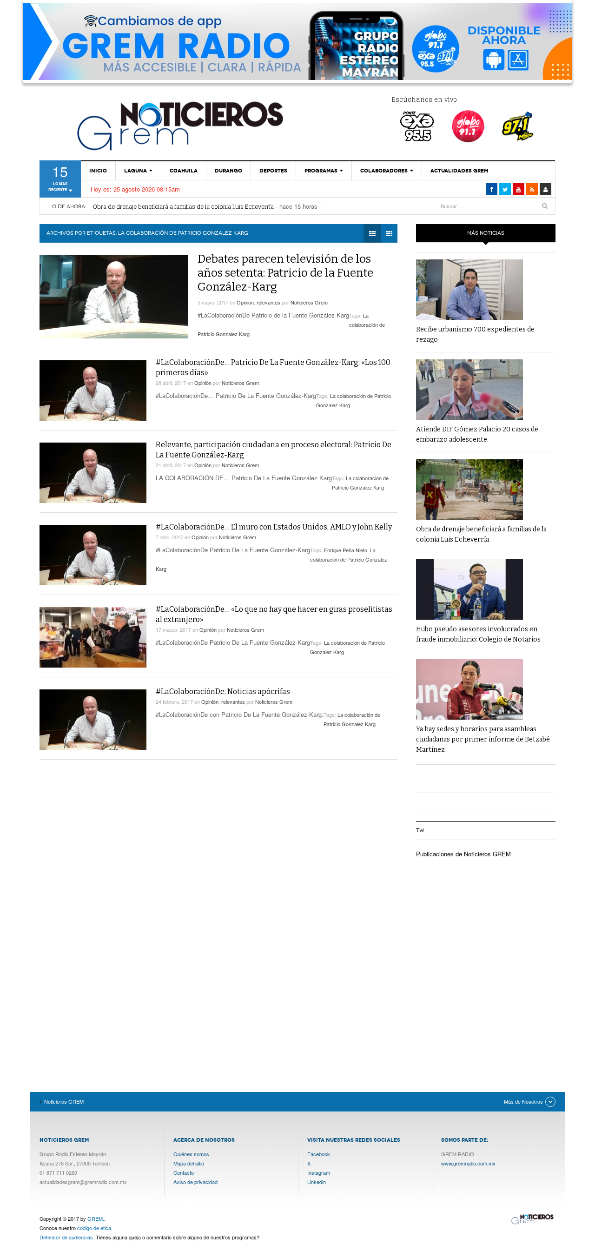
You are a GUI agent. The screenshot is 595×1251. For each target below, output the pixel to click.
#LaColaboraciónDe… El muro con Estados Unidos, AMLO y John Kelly (274, 527)
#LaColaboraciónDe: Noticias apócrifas (223, 691)
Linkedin (316, 1181)
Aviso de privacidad (195, 1181)
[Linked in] (518, 189)
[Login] (545, 189)
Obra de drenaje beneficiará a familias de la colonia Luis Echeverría (183, 207)
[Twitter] (505, 189)
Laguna (135, 170)
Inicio (98, 170)
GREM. (95, 1218)
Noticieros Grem (309, 302)
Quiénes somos (191, 1154)
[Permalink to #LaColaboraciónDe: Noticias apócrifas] (93, 719)
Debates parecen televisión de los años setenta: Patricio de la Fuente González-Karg (285, 272)
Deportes (273, 170)
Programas (320, 170)
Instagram (318, 1172)
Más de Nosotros (523, 1101)
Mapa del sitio (188, 1163)
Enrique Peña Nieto (345, 550)
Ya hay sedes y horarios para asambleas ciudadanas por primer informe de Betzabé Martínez (483, 739)
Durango (228, 170)
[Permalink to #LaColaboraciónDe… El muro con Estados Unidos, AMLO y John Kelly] (93, 555)
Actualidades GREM (459, 170)
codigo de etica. (94, 1227)
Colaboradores (384, 170)
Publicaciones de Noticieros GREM (463, 853)
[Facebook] (491, 189)
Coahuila (184, 170)
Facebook (318, 1154)
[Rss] (532, 189)
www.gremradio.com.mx (468, 1163)
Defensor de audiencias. (67, 1237)
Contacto (183, 1172)
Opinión (245, 302)
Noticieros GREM (179, 125)
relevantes (268, 302)
